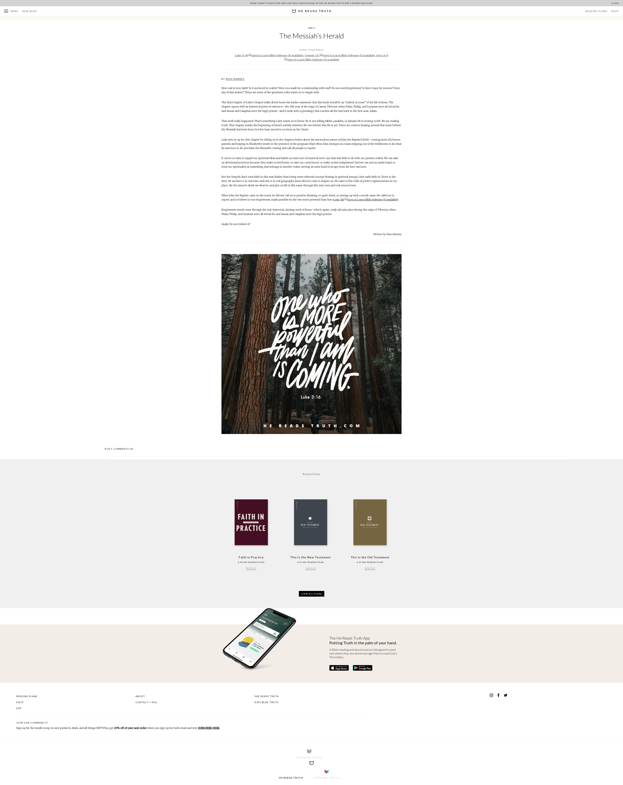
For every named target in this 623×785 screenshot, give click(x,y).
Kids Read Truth (267, 702)
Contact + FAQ (146, 702)
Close (615, 3)
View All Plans (311, 594)
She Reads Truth (267, 696)
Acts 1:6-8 (382, 55)
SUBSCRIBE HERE (209, 728)
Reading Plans (596, 11)
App (19, 708)
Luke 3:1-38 (241, 55)
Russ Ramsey (235, 78)
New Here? (30, 11)
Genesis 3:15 (312, 55)
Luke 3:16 (339, 199)
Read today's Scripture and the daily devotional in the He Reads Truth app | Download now (311, 3)
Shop (615, 11)
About (140, 696)
